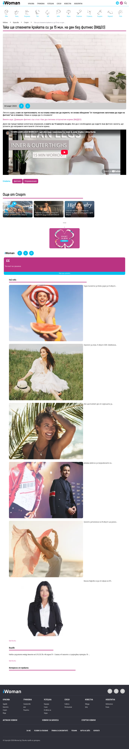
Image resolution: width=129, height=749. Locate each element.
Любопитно (109, 704)
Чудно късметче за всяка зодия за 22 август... (100, 286)
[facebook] (20, 253)
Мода (4, 713)
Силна (45, 707)
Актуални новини (10, 720)
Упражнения (31, 181)
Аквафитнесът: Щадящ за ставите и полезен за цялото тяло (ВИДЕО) (17, 214)
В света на (47, 710)
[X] (25, 253)
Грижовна (40, 4)
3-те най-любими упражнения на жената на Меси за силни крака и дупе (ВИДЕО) (79, 213)
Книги (107, 707)
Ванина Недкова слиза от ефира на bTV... (98, 581)
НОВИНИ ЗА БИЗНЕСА (50, 720)
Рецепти (26, 710)
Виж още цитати (64, 273)
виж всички (12, 641)
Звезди (87, 704)
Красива (31, 4)
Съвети (66, 704)
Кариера (46, 704)
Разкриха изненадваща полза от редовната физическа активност (47, 214)
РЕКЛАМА (74, 731)
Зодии (46, 713)
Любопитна (78, 4)
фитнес (17, 181)
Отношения (68, 707)
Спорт (5, 710)
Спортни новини (89, 720)
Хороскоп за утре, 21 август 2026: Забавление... (100, 345)
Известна (67, 4)
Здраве (5, 704)
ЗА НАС (29, 731)
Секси (59, 4)
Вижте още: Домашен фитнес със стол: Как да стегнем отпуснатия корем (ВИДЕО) (42, 119)
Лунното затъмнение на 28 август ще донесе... (100, 522)
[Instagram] (31, 253)
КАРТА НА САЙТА (85, 731)
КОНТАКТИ (96, 731)
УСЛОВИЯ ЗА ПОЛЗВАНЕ (41, 731)
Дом (24, 707)
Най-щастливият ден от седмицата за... (98, 404)
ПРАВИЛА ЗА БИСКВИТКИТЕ (59, 731)
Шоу (86, 707)
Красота (5, 707)
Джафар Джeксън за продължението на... (98, 463)
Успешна (50, 4)
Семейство (27, 704)
